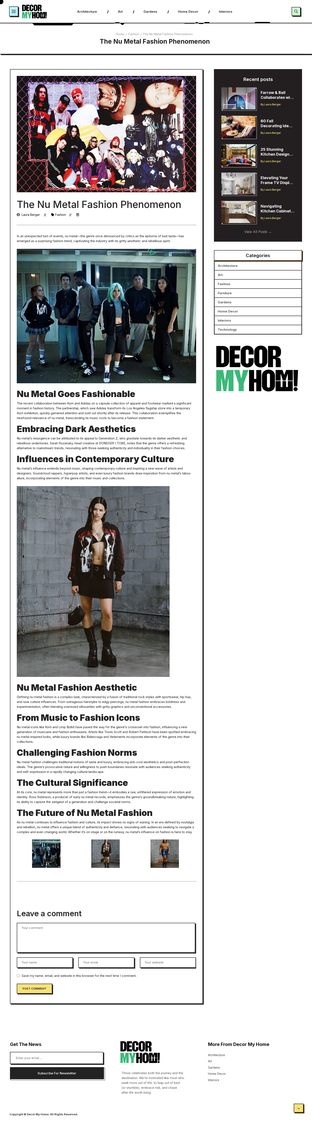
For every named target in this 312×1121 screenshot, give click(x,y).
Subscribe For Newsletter (57, 1073)
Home (120, 34)
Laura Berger (31, 214)
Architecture (228, 266)
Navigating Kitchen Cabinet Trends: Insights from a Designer (276, 208)
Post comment (34, 988)
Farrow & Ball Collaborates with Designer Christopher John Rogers (277, 95)
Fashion (133, 34)
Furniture (225, 293)
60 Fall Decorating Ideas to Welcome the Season (277, 123)
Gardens (225, 302)
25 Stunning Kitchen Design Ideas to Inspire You (275, 152)
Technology (227, 330)
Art (220, 275)
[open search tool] (296, 11)
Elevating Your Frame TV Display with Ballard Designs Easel (277, 180)
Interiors (224, 320)
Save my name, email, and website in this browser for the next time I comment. (79, 976)
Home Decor (228, 311)
